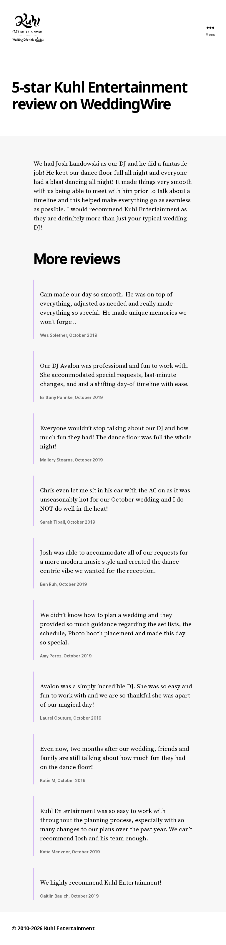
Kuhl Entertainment (69, 928)
